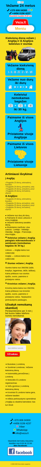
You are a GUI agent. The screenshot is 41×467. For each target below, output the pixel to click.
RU (19, 2)
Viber (21, 426)
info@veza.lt (22, 433)
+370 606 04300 (18, 10)
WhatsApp (21, 430)
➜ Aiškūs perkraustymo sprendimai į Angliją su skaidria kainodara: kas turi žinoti (20, 402)
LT (22, 2)
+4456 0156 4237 (21, 13)
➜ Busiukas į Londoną (15, 364)
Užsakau (12, 354)
